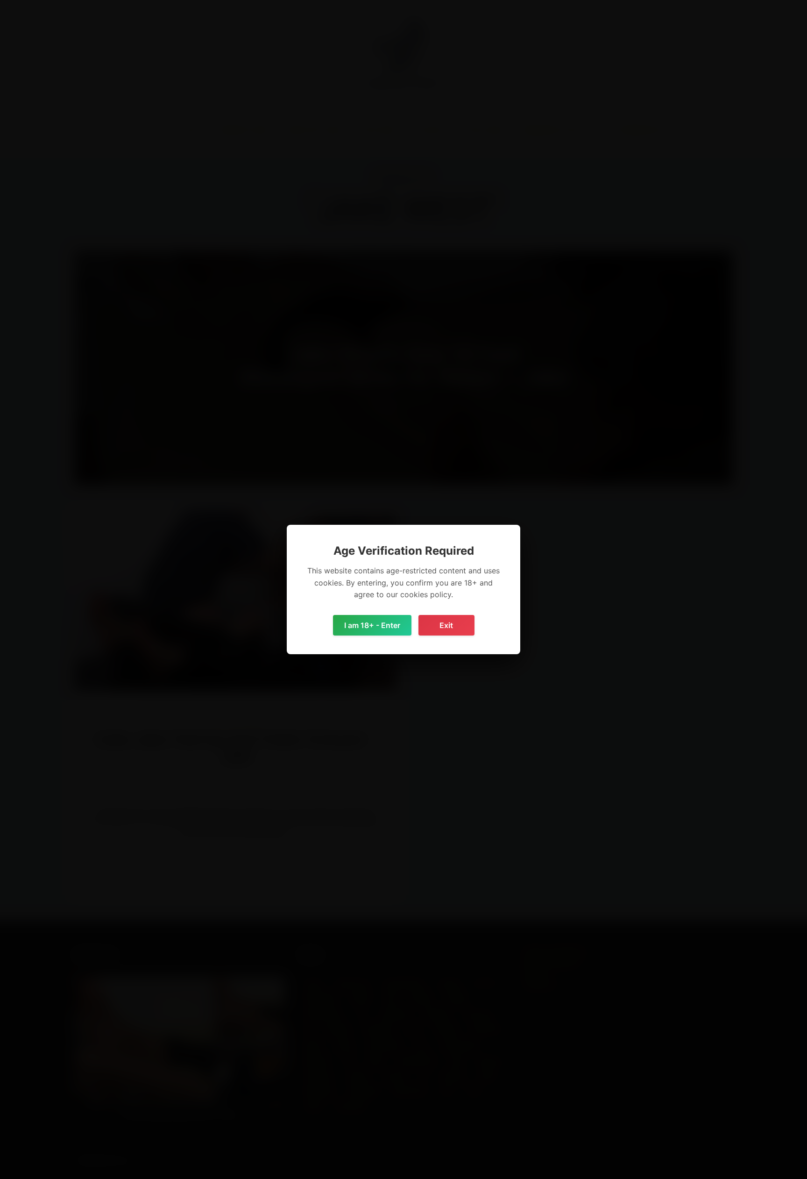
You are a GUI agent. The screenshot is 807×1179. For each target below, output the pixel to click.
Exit (446, 625)
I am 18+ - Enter (372, 625)
